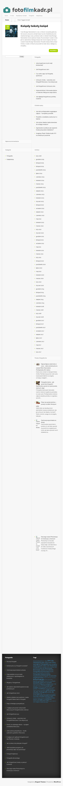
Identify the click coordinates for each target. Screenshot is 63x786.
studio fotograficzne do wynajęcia (43, 693)
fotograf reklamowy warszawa (50, 677)
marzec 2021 (39, 254)
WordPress (57, 782)
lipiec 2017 (39, 338)
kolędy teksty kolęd (48, 681)
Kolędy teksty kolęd (34, 26)
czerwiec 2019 (40, 303)
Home (6, 15)
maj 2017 (38, 345)
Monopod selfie (45, 685)
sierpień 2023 (39, 191)
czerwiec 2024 (40, 177)
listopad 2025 (40, 163)
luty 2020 (38, 282)
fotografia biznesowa (41, 671)
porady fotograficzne (43, 687)
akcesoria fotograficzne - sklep (40, 661)
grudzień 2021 (40, 236)
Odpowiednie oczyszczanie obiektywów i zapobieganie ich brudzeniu (15, 676)
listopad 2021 (40, 240)
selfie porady (50, 690)
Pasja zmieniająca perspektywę (15, 703)
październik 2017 (40, 327)
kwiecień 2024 (40, 180)
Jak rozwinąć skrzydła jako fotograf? (17, 743)
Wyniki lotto (44, 701)
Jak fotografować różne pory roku (45, 86)
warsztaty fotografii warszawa (39, 698)
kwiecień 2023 (40, 198)
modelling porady (49, 684)
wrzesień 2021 (40, 243)
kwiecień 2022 (40, 222)
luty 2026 (38, 156)
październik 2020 (41, 264)
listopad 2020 (40, 261)
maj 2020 (38, 271)
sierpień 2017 (39, 334)
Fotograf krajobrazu (12, 754)
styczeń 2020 (40, 285)
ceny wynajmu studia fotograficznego (45, 665)
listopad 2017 (40, 324)
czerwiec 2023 (40, 194)
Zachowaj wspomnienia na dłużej (16, 670)
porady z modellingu (39, 689)
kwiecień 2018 (40, 306)
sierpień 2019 (39, 299)
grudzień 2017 (40, 320)
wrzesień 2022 (40, 208)
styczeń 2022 (40, 233)
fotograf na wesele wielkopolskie (44, 676)
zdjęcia (50, 701)
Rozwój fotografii (11, 661)
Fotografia (31, 15)
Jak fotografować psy (13, 714)
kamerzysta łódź (38, 681)
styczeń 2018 (40, 317)
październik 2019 (40, 296)
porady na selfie (51, 687)
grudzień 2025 (40, 159)
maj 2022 (38, 219)
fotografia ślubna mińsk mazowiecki (41, 675)
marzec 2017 (39, 348)
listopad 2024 (40, 166)
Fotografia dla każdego (13, 758)
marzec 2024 (40, 184)
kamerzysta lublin (48, 679)
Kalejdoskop (39, 15)
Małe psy (42, 684)
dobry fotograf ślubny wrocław (47, 667)
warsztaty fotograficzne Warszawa (43, 696)
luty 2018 (38, 313)
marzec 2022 (39, 226)
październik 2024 (41, 170)
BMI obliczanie (46, 662)
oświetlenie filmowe (41, 686)
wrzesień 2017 (40, 331)
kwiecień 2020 (40, 275)
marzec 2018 (39, 310)
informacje (38, 679)
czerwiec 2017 (40, 341)
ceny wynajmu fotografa (44, 663)
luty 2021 (38, 257)
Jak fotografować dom (42, 69)
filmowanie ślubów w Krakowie (43, 670)
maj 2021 (38, 247)
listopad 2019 (40, 292)
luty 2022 (38, 229)
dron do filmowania (45, 668)
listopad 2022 (40, 205)
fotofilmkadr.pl (31, 29)
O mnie (12, 15)
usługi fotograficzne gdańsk (47, 695)
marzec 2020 (40, 278)
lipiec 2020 (39, 268)
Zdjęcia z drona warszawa (42, 702)
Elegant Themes (40, 782)
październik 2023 (41, 187)
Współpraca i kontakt (21, 15)
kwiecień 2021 (40, 250)
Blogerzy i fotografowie (13, 682)
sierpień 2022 (39, 212)
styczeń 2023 (40, 201)
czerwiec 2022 (40, 215)
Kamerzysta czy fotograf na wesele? (17, 666)
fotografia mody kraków (44, 672)
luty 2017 (38, 352)
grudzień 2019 (40, 289)
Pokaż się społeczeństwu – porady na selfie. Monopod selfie (46, 404)
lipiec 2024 (39, 173)
